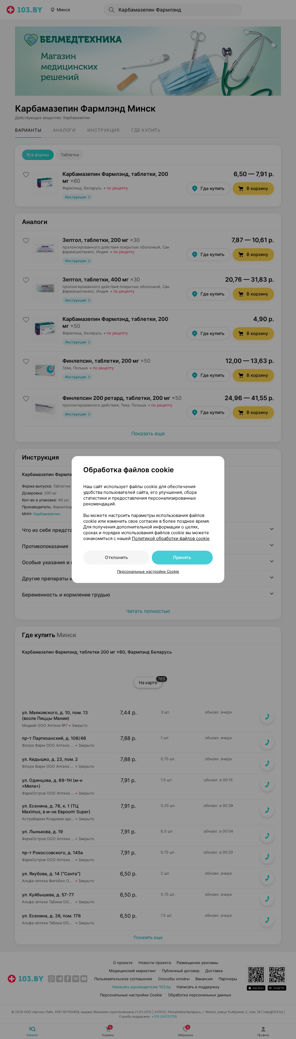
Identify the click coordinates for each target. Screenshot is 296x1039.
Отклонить (116, 557)
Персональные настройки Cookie (148, 571)
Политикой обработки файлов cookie (171, 538)
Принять (182, 557)
